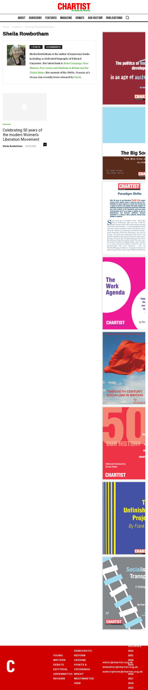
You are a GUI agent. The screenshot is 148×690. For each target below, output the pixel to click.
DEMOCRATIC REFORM (83, 653)
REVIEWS (59, 678)
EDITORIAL (60, 669)
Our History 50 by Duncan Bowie (125, 479)
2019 (130, 664)
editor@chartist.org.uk (118, 662)
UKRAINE (80, 660)
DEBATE (58, 664)
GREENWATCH (62, 673)
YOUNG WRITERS (59, 657)
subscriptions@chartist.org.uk (122, 671)
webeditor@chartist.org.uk (120, 667)
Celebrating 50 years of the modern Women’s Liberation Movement (22, 135)
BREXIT (79, 673)
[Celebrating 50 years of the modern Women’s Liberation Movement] (25, 107)
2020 (130, 660)
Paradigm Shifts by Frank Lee (123, 254)
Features (7, 124)
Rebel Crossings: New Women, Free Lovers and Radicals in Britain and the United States (58, 68)
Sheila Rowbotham (13, 146)
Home (6, 27)
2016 (130, 683)
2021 (130, 655)
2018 (130, 673)
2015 (130, 687)
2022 (130, 650)
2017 (130, 678)
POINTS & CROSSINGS (82, 666)
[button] (127, 17)
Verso (77, 77)
